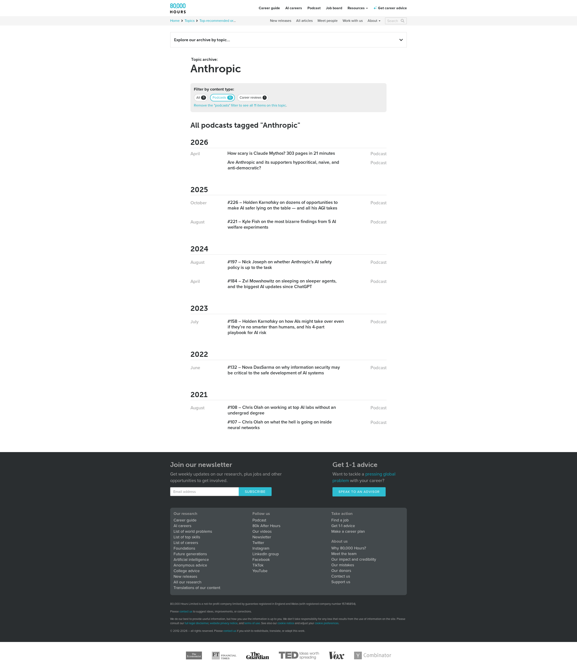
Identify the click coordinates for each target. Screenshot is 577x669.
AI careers (293, 8)
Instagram (260, 548)
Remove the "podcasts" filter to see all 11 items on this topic (240, 105)
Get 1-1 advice (343, 525)
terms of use (252, 623)
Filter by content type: (214, 89)
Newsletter (261, 537)
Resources (357, 8)
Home (175, 20)
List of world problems (193, 531)
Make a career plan (348, 531)
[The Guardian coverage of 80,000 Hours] (257, 655)
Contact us (340, 576)
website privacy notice (224, 623)
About (373, 20)
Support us (340, 582)
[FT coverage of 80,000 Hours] (224, 655)
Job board (334, 8)
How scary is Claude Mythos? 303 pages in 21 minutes (281, 153)
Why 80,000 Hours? (348, 548)
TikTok (257, 565)
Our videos (262, 531)
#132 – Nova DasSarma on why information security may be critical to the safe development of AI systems (284, 370)
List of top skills (187, 537)
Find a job (340, 520)
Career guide (269, 8)
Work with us (353, 20)
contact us (185, 611)
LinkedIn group (265, 554)
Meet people (328, 20)
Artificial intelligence (191, 559)
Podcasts (222, 98)
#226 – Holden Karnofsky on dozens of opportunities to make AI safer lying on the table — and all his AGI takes (283, 205)
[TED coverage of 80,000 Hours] (299, 655)
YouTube (260, 571)
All (200, 98)
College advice (187, 571)
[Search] (403, 20)
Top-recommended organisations (225, 20)
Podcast (314, 8)
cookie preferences (327, 623)
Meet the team (344, 553)
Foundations (184, 548)
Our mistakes (342, 565)
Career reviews (252, 98)
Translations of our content (197, 587)
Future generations (190, 554)
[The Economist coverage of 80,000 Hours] (194, 655)
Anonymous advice (190, 565)
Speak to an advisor (359, 492)
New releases (280, 20)
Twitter (258, 542)
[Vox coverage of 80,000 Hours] (336, 655)
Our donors (341, 570)
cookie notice (285, 623)
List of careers (186, 542)
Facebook (261, 559)
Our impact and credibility (353, 559)
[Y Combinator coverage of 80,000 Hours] (373, 655)
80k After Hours (266, 525)
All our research (187, 582)
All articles (304, 20)
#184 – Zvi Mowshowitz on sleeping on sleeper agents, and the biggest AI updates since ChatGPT (282, 283)
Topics (190, 20)
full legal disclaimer (196, 623)
